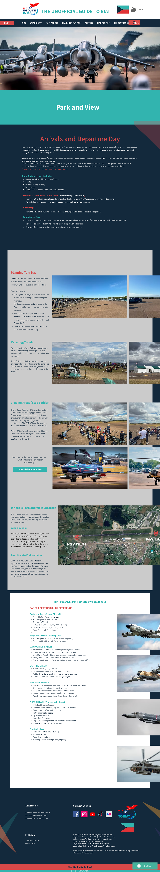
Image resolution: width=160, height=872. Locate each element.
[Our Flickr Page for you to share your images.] (109, 814)
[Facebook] (76, 814)
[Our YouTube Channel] (92, 814)
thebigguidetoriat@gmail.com (37, 818)
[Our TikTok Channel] (101, 814)
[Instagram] (84, 814)
